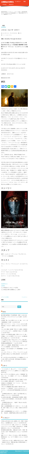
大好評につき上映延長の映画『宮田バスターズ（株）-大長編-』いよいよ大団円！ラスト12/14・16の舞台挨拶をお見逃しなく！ (14, 336)
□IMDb (3, 285)
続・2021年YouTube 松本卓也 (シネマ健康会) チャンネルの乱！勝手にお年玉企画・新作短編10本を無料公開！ (14, 359)
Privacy (4, 4)
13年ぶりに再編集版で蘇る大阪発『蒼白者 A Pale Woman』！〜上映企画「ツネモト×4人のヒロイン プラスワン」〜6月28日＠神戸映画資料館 (14, 388)
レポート (5, 365)
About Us (11, 4)
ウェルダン (24, 297)
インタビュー (18, 1)
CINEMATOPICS (7, 2)
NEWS (4, 311)
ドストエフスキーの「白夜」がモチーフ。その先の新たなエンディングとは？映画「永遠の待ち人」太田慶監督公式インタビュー (14, 426)
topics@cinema (5, 33)
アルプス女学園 (5, 297)
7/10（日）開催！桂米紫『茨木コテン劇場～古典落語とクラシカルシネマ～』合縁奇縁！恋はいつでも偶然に (14, 331)
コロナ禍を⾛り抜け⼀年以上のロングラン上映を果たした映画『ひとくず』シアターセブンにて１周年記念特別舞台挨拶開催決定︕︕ (14, 341)
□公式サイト (4, 283)
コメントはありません (7, 35)
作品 (25, 1)
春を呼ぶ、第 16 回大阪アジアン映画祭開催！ (12, 348)
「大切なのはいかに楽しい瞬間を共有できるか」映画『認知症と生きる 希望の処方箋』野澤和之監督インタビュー (14, 442)
